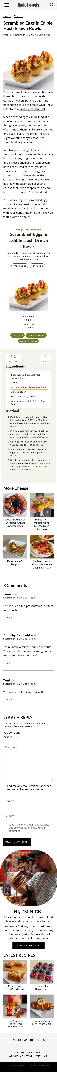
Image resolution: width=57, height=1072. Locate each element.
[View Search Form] (52, 5)
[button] (46, 375)
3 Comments (43, 34)
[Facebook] (19, 1040)
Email (9, 816)
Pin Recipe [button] (37, 266)
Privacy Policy (28, 1068)
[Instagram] (13, 1040)
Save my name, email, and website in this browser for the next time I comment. (30, 827)
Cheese (18, 16)
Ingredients (13, 361)
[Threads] (43, 1040)
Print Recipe (20, 266)
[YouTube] (31, 1040)
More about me (26, 945)
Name (9, 801)
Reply (9, 617)
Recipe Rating (11, 732)
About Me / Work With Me (28, 1056)
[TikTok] (25, 1040)
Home (7, 16)
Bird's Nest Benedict (32, 109)
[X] (37, 1040)
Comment (12, 747)
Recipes (34, 1052)
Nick (8, 34)
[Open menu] (6, 5)
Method (45, 361)
